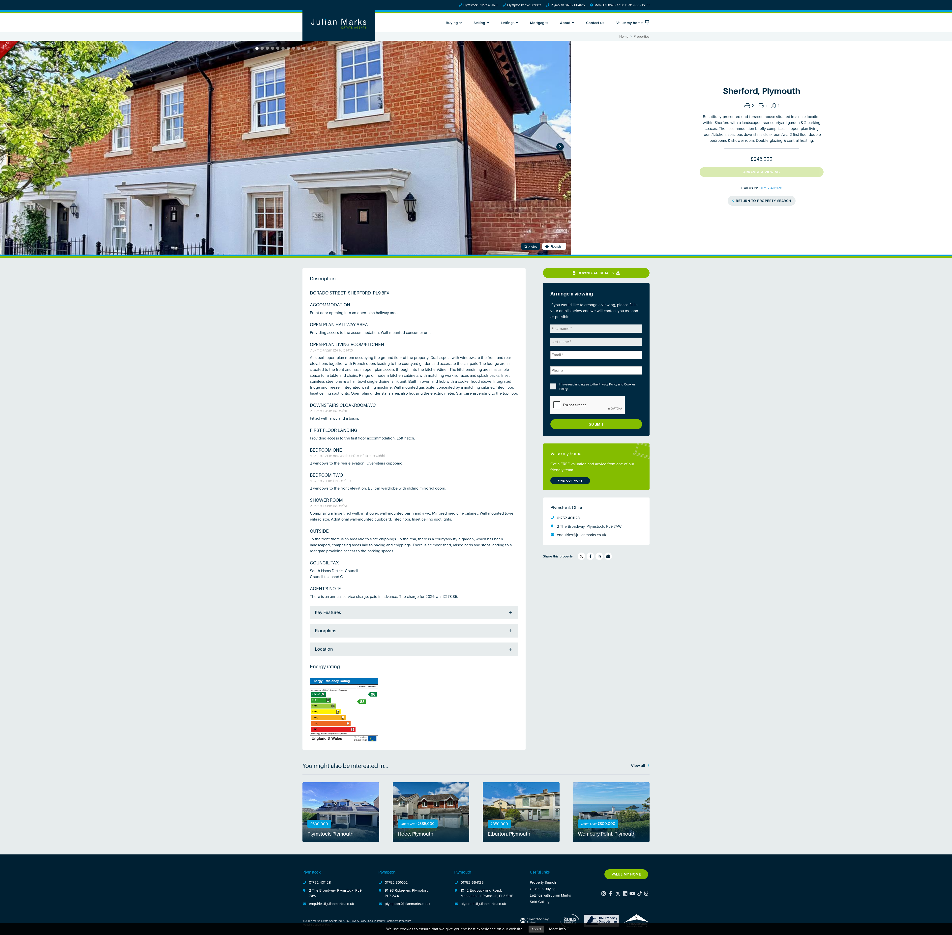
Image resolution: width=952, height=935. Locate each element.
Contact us (595, 22)
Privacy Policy (607, 384)
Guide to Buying (543, 888)
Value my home (626, 874)
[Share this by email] (608, 556)
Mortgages (539, 22)
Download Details (595, 272)
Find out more (570, 480)
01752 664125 (472, 882)
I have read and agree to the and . (597, 386)
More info (557, 929)
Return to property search (763, 200)
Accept (536, 929)
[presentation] (587, 405)
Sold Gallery (539, 901)
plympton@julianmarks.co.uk (407, 903)
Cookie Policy (376, 921)
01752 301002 (396, 882)
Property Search (543, 882)
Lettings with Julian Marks (550, 895)
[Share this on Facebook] (590, 556)
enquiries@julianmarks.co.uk (581, 534)
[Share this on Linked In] (599, 556)
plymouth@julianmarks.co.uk (483, 903)
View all (638, 765)
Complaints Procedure (398, 921)
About (565, 22)
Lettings (507, 22)
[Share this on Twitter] (581, 556)
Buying (452, 22)
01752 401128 (770, 188)
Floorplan (556, 246)
